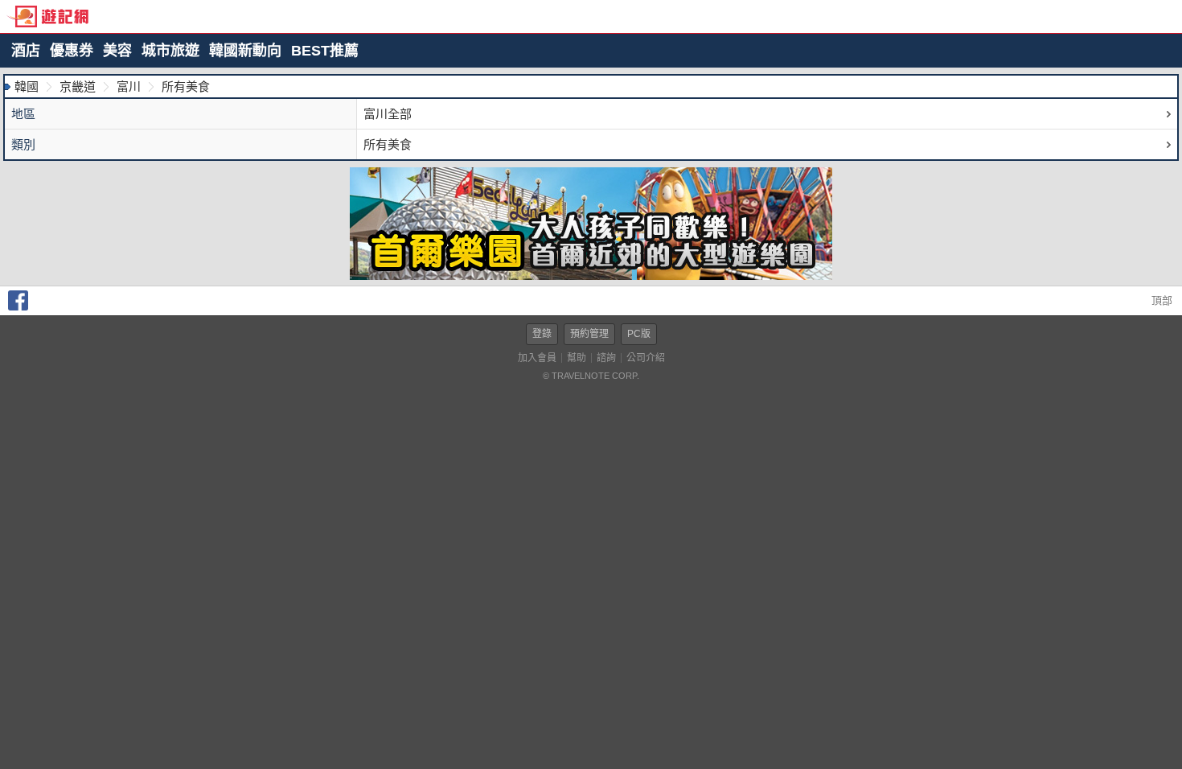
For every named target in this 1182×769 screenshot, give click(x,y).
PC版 (639, 333)
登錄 (542, 333)
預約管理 (589, 333)
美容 (117, 51)
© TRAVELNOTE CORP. (591, 375)
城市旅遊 (170, 51)
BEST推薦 (325, 51)
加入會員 (537, 358)
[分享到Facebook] (18, 307)
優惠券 (71, 51)
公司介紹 (645, 358)
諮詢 (606, 358)
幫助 (576, 358)
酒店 (25, 51)
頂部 (1160, 300)
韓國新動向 (245, 51)
